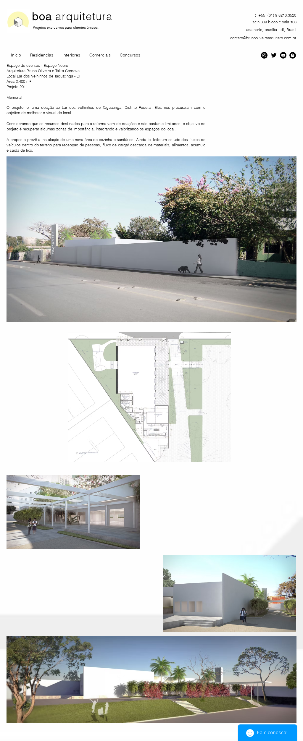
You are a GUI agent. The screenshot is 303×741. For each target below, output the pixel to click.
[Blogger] (292, 55)
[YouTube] (283, 55)
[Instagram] (264, 55)
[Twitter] (273, 55)
